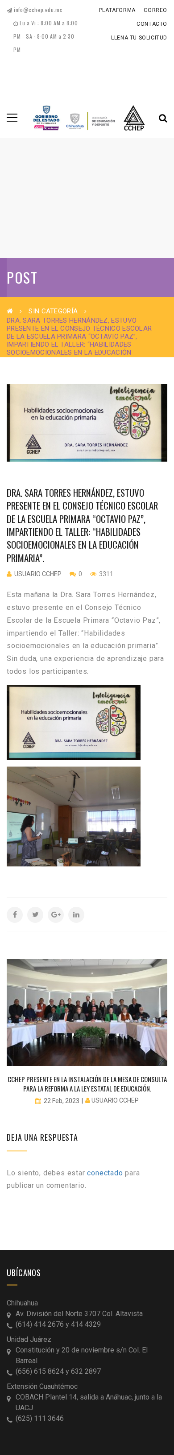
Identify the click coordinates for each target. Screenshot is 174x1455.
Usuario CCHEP (38, 573)
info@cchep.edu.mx (37, 9)
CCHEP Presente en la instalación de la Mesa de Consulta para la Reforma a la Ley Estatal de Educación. (87, 1083)
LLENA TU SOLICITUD (139, 38)
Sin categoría (53, 311)
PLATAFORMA (117, 10)
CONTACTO (152, 24)
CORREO (155, 10)
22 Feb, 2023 (61, 1100)
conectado (105, 1173)
